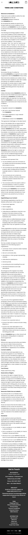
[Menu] (2, 2)
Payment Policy (14, 510)
